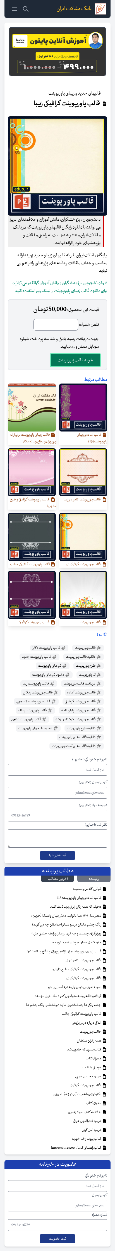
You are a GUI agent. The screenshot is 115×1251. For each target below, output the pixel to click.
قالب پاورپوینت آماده (81, 692)
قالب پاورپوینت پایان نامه (78, 710)
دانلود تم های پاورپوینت (48, 674)
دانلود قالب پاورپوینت (81, 656)
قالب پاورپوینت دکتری (26, 719)
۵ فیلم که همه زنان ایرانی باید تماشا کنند (76, 906)
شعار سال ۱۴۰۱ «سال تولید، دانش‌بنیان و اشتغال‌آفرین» (66, 915)
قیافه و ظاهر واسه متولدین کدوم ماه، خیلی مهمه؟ (68, 996)
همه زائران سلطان (89, 1040)
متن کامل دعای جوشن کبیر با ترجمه (77, 942)
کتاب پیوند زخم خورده (86, 1138)
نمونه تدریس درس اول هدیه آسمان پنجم (75, 987)
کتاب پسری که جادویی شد (84, 1049)
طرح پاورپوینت (86, 665)
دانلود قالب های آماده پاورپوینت (74, 746)
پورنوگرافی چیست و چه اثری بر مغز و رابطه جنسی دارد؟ (66, 933)
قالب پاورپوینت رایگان (38, 692)
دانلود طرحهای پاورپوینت (35, 728)
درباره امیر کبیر (92, 1129)
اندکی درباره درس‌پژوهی (87, 1022)
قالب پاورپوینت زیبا (36, 683)
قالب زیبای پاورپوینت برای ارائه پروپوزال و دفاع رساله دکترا (64, 951)
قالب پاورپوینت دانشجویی (33, 701)
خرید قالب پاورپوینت (75, 360)
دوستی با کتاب (92, 1067)
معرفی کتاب (94, 1058)
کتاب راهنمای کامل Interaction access (76, 1147)
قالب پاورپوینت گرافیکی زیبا (83, 978)
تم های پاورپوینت (50, 665)
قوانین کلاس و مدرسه (87, 888)
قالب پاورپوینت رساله (32, 710)
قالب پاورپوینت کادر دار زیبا (82, 960)
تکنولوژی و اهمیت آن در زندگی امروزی (77, 1094)
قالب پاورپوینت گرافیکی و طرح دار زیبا (77, 969)
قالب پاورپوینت (85, 647)
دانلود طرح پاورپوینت (81, 728)
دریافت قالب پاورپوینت (79, 683)
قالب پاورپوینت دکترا (46, 647)
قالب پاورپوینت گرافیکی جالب (81, 1013)
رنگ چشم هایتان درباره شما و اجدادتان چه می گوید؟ (67, 924)
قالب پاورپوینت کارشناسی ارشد (75, 719)
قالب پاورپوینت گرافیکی (80, 701)
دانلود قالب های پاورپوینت (77, 737)
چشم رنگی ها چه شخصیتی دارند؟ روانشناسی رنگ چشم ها (64, 1004)
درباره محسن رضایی (88, 1076)
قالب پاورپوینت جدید (37, 656)
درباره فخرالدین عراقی (87, 1121)
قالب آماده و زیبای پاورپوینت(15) (79, 897)
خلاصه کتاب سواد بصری (85, 1112)
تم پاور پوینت (87, 674)
